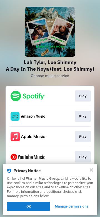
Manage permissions (71, 206)
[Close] (91, 170)
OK (28, 206)
